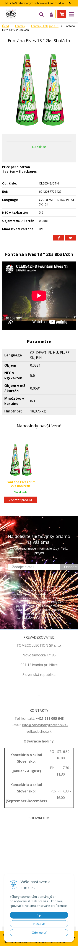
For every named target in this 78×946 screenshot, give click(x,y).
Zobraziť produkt (20, 500)
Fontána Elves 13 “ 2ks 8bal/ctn (20, 484)
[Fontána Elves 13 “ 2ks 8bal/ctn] (39, 89)
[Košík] (61, 14)
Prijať (39, 915)
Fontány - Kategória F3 (44, 26)
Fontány (20, 26)
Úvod (5, 26)
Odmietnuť (39, 932)
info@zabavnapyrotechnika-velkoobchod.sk (37, 3)
